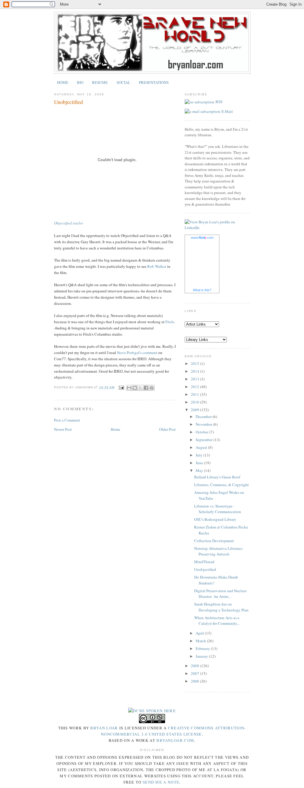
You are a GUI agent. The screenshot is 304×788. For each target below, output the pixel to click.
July (199, 455)
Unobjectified (205, 569)
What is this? (202, 290)
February (203, 648)
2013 (195, 379)
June (200, 462)
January (202, 656)
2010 (195, 402)
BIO (80, 82)
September (204, 439)
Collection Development (214, 540)
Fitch (169, 321)
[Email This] (129, 388)
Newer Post (63, 429)
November (204, 424)
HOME (62, 82)
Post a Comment (67, 420)
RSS (219, 101)
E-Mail (227, 111)
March (201, 640)
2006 (195, 681)
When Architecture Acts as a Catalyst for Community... (217, 620)
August (202, 447)
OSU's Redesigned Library (215, 519)
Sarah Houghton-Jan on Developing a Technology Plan (221, 607)
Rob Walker (156, 266)
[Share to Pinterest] (152, 388)
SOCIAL (123, 82)
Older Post (167, 429)
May (200, 470)
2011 (195, 394)
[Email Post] (121, 387)
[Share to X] (140, 388)
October (202, 432)
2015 (195, 363)
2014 (195, 371)
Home (115, 429)
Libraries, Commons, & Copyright (221, 484)
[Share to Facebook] (146, 388)
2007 (195, 673)
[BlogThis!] (135, 388)
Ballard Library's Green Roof (217, 477)
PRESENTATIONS (154, 82)
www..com (202, 237)
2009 (195, 409)
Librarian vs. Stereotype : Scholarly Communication (217, 509)
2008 (195, 665)
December (204, 416)
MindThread (204, 561)
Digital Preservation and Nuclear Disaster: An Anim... (220, 593)
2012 (195, 386)
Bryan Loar (104, 728)
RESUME (100, 82)
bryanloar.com (175, 740)
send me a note (161, 782)
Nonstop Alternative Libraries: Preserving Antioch (218, 551)
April (200, 633)
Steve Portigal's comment (137, 352)
